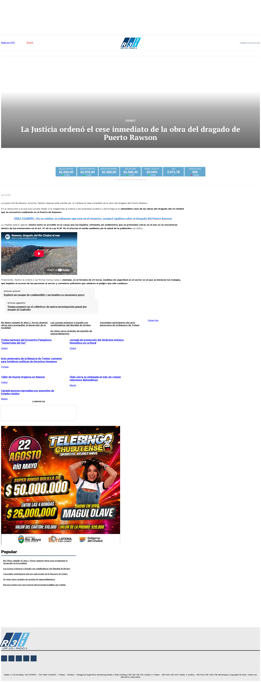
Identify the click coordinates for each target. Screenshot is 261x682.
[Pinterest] (38, 412)
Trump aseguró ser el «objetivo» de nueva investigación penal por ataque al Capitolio (47, 308)
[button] (25, 42)
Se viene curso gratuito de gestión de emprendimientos (29, 579)
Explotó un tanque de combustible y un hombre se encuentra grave (44, 294)
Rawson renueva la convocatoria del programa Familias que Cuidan (34, 584)
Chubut (130, 120)
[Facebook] (18, 412)
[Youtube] (34, 658)
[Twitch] (19, 658)
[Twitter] (28, 412)
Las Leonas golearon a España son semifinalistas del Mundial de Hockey (36, 568)
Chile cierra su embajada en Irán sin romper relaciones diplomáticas (95, 378)
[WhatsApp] (48, 412)
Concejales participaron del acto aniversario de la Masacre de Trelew (119, 323)
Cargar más (153, 320)
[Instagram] (11, 658)
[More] (58, 412)
